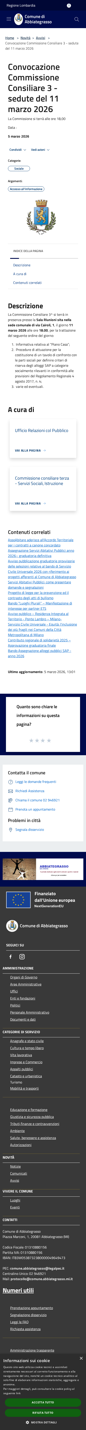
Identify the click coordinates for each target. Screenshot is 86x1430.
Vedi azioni (38, 149)
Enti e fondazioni (22, 998)
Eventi (15, 1207)
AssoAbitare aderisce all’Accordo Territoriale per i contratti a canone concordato (40, 542)
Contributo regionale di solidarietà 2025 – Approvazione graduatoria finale (39, 642)
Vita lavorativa (21, 1055)
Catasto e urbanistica (26, 1076)
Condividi (15, 149)
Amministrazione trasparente (32, 1350)
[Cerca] (76, 19)
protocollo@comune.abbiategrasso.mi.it (42, 1278)
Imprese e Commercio (26, 1062)
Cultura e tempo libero (27, 1048)
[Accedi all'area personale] (69, 5)
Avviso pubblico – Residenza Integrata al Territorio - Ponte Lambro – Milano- (38, 616)
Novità (25, 37)
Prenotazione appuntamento (31, 1307)
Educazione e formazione (28, 1109)
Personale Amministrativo (29, 1012)
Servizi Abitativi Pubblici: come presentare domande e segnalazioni (39, 584)
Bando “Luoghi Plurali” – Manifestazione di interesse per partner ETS (40, 606)
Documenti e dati (23, 1019)
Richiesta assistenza (25, 1329)
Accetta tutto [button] (43, 1402)
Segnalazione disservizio (28, 1314)
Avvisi (40, 37)
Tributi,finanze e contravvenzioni (34, 1123)
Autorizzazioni (21, 1144)
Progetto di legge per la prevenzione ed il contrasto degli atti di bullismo (38, 595)
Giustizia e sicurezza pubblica (32, 1116)
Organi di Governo (23, 977)
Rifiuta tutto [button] (42, 1413)
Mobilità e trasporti (24, 1088)
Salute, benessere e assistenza (33, 1137)
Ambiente (17, 1130)
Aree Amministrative (25, 984)
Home (9, 37)
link (18, 1393)
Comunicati (18, 1173)
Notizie (15, 1166)
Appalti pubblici (21, 1069)
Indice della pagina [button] (28, 251)
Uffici (14, 991)
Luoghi (15, 1200)
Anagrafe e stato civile (27, 1040)
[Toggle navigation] (8, 19)
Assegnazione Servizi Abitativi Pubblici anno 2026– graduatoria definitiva (41, 553)
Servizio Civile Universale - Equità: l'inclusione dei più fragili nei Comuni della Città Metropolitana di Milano (42, 629)
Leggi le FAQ (19, 1322)
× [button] (81, 1358)
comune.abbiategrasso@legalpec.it (37, 1268)
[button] (43, 1422)
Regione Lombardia (21, 5)
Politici (15, 1005)
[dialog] (43, 1392)
